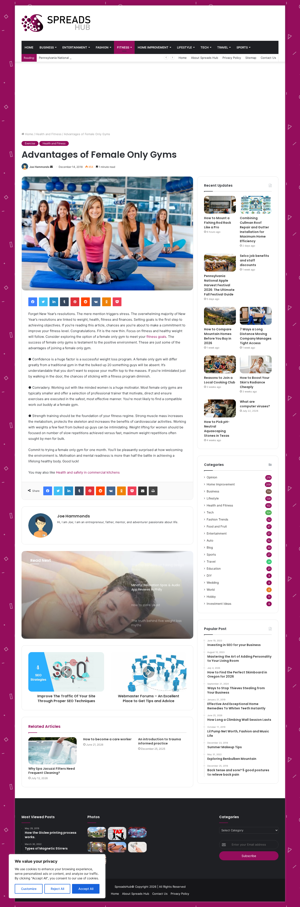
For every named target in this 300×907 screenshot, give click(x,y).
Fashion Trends (217, 519)
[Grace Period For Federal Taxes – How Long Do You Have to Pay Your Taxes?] (117, 833)
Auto (210, 540)
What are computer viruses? (255, 403)
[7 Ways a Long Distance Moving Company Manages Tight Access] (256, 316)
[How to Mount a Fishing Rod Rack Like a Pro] (220, 205)
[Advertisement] (150, 94)
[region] (57, 876)
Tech (205, 47)
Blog (210, 547)
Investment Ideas (219, 603)
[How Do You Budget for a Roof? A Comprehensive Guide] (117, 847)
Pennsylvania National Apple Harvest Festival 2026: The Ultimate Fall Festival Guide (96, 57)
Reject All (57, 889)
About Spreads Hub (204, 57)
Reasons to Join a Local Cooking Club (219, 380)
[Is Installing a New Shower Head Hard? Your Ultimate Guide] (137, 847)
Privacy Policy (231, 57)
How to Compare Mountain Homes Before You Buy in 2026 (217, 336)
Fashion (102, 47)
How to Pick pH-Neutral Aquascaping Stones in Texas (217, 429)
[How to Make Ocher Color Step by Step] (96, 847)
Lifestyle (184, 47)
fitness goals (156, 337)
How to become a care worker (107, 739)
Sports (242, 47)
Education (214, 568)
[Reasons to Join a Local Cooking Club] (220, 365)
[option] (107, 595)
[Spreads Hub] (56, 23)
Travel (222, 47)
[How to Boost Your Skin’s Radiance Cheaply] (256, 365)
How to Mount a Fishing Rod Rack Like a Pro (217, 222)
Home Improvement (153, 47)
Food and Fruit (217, 526)
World (211, 589)
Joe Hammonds (39, 166)
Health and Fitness (48, 134)
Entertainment (74, 47)
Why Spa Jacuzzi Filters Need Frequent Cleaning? (51, 770)
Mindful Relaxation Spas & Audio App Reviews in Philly (75, 596)
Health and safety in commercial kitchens (88, 472)
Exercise (30, 143)
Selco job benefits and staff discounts (254, 260)
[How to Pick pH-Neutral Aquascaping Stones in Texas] (220, 408)
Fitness (123, 47)
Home (29, 47)
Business (47, 47)
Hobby (211, 596)
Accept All (85, 889)
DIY (209, 575)
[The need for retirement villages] (96, 832)
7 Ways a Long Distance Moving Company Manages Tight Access (255, 336)
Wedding (213, 582)
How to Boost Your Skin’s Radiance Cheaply (254, 382)
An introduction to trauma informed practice (159, 741)
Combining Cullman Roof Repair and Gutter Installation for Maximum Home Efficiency (254, 229)
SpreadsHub (123, 886)
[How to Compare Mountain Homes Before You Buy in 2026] (220, 316)
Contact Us (268, 57)
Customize (28, 889)
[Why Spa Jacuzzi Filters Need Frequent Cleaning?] (52, 750)
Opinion (212, 477)
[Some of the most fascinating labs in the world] (137, 832)
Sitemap (250, 57)
